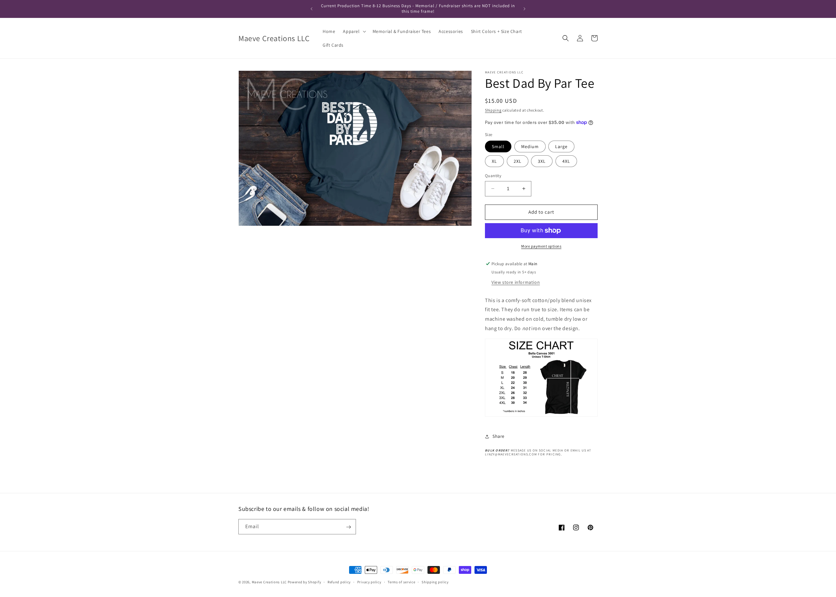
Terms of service (401, 581)
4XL (566, 161)
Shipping (493, 110)
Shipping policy (435, 581)
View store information (515, 282)
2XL (518, 161)
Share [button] (498, 436)
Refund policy (339, 581)
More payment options (541, 246)
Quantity (493, 175)
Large (561, 146)
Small (498, 146)
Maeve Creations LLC (269, 582)
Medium (530, 146)
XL (494, 161)
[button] (353, 31)
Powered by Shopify (304, 582)
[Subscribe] (348, 527)
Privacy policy (369, 581)
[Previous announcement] (311, 9)
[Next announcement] (524, 9)
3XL (542, 161)
